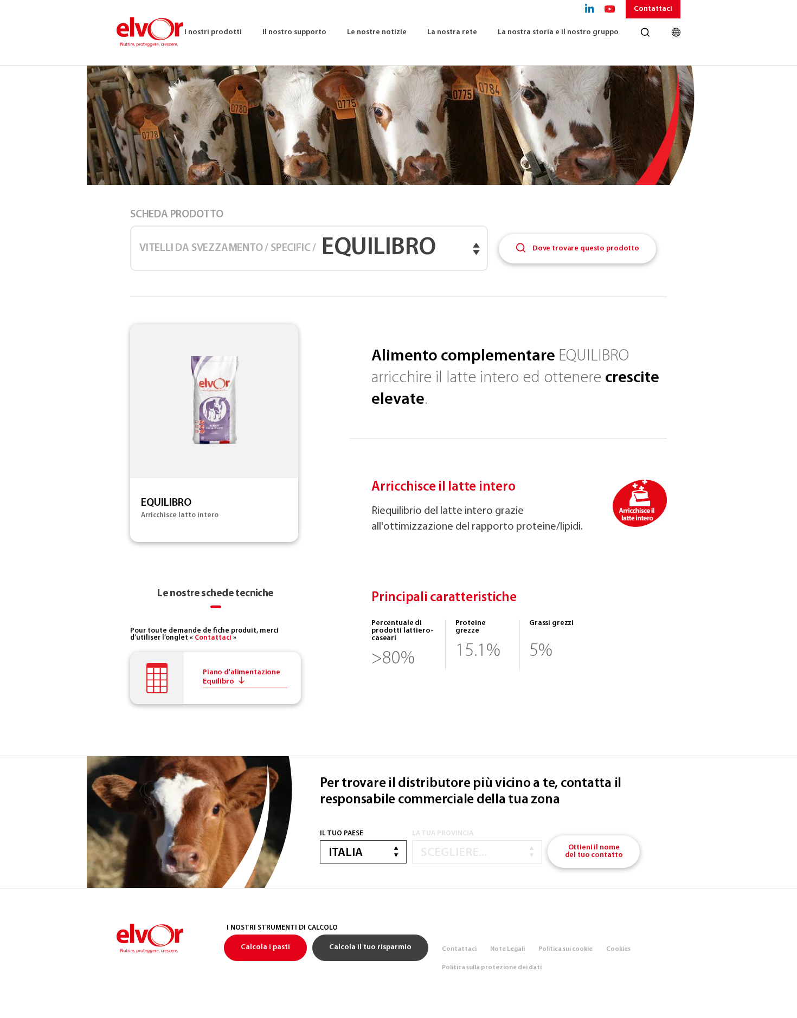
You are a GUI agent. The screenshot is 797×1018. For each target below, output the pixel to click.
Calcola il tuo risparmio (370, 947)
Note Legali (507, 949)
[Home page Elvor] (150, 32)
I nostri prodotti (213, 32)
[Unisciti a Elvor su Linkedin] (589, 9)
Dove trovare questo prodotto (585, 248)
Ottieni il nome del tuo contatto (594, 851)
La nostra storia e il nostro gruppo (558, 32)
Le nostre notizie (377, 32)
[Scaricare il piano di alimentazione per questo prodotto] (215, 678)
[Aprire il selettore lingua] (675, 32)
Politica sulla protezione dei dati (492, 967)
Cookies (618, 949)
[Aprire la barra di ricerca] (645, 32)
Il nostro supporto (294, 32)
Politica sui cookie (565, 949)
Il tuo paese (341, 833)
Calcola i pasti (265, 947)
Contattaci (653, 9)
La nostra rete (452, 32)
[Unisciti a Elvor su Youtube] (610, 9)
